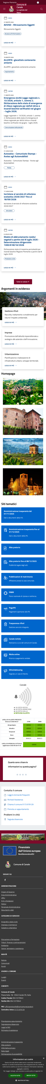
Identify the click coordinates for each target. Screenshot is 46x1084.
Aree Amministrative (8, 895)
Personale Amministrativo (10, 907)
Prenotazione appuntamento (11, 1021)
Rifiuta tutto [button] (31, 1075)
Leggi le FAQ (5, 1027)
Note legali (5, 1051)
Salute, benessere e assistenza (12, 948)
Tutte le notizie (21, 281)
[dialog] (23, 1070)
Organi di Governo (7, 892)
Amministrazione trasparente (12, 1042)
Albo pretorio (6, 1045)
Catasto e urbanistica (9, 927)
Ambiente (4, 945)
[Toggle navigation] (4, 9)
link (42, 1071)
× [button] (43, 1058)
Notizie (10, 91)
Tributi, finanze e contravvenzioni (13, 942)
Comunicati (5, 963)
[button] (23, 1080)
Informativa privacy (8, 1048)
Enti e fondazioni (7, 901)
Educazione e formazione (10, 939)
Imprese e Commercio (9, 924)
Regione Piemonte (9, 2)
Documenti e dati (7, 910)
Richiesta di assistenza (9, 1030)
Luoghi (3, 977)
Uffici (3, 898)
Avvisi (10, 18)
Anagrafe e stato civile (9, 921)
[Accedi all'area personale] (38, 2)
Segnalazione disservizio (10, 1024)
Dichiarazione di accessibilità (11, 1054)
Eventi (3, 980)
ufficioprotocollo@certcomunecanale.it (19, 1006)
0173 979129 (19, 1009)
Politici (3, 904)
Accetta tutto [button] (15, 1076)
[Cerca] (41, 9)
